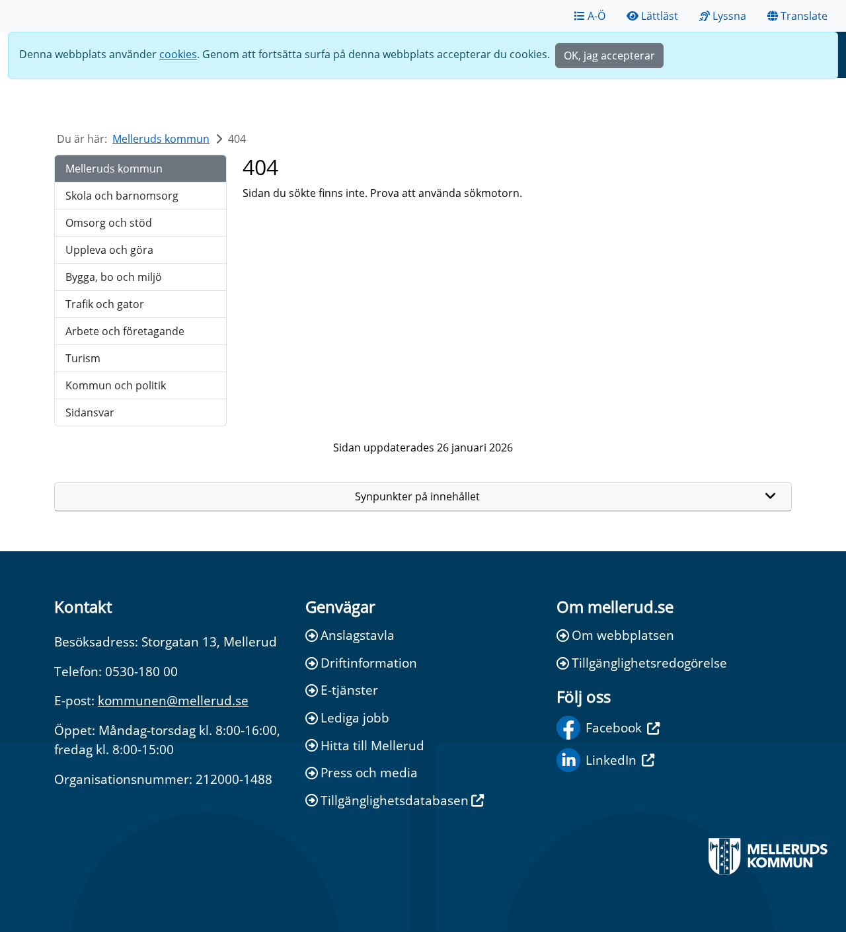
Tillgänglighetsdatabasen (395, 800)
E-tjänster (349, 690)
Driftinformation (369, 663)
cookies (178, 54)
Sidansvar (89, 412)
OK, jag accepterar (609, 55)
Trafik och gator (104, 304)
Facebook (614, 727)
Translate (804, 16)
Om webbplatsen (623, 635)
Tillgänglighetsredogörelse (649, 663)
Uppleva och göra (109, 250)
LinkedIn (611, 760)
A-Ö (596, 16)
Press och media (369, 772)
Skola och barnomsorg (121, 195)
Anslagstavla (358, 635)
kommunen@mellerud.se (173, 700)
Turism (82, 358)
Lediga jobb (355, 717)
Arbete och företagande (124, 331)
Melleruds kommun (161, 139)
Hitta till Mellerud (372, 745)
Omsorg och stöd (108, 222)
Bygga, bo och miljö (113, 277)
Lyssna (729, 16)
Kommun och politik (115, 385)
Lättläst (659, 16)
